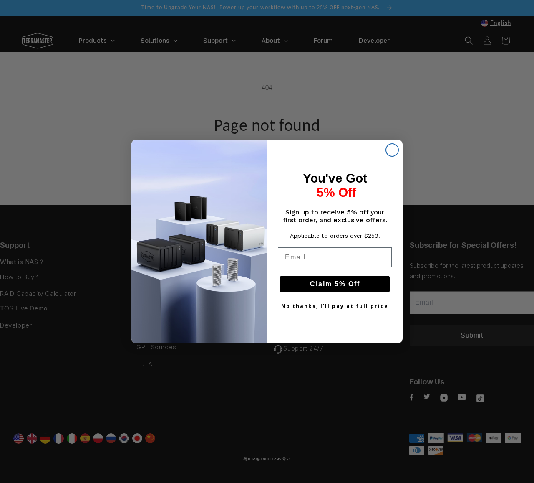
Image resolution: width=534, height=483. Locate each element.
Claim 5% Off (335, 283)
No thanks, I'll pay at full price (334, 306)
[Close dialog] (392, 150)
